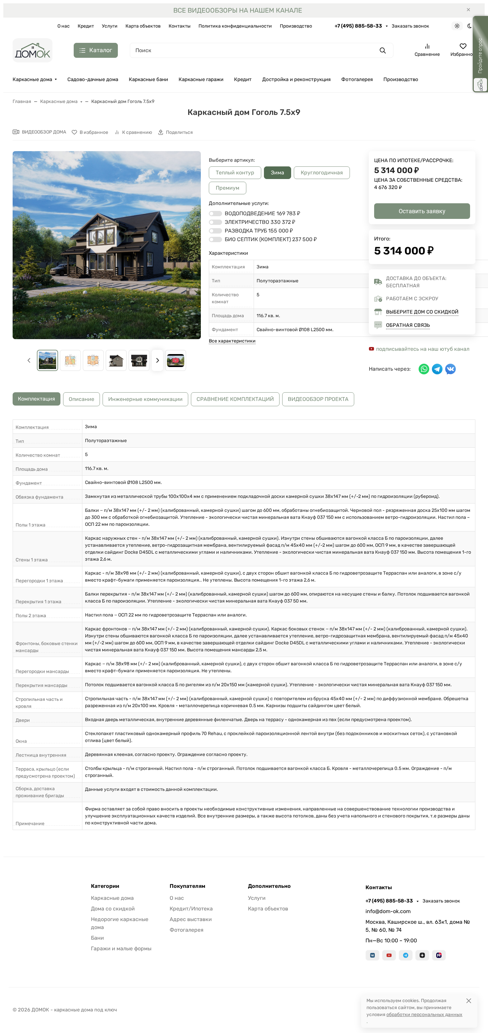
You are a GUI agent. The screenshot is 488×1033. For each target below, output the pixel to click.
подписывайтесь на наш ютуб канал (422, 349)
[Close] (468, 1000)
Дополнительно (269, 886)
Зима (277, 172)
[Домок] (32, 50)
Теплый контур (235, 172)
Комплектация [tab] (36, 399)
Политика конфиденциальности (235, 26)
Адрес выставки (191, 919)
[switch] (215, 213)
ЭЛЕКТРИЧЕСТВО (260, 222)
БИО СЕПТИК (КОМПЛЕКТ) (271, 239)
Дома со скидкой (113, 908)
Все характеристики (232, 341)
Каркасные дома (32, 79)
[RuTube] (439, 955)
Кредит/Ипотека (191, 908)
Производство (296, 26)
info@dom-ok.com (388, 911)
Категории (105, 886)
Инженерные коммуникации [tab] (145, 399)
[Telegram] (406, 955)
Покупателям (187, 886)
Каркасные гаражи (201, 79)
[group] (107, 245)
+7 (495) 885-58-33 (359, 26)
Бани (97, 938)
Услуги (110, 26)
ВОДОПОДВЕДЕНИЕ (262, 213)
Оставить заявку (422, 211)
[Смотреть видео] (175, 360)
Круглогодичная (322, 172)
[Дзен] (422, 955)
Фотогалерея (357, 79)
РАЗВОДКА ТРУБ (259, 231)
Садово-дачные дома (92, 79)
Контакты (180, 26)
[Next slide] (157, 360)
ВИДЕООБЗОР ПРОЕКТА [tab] (318, 399)
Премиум (227, 188)
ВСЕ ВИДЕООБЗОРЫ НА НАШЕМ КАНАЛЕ (237, 10)
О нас (63, 26)
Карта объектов (143, 26)
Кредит (86, 26)
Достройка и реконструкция (296, 79)
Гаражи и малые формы (121, 948)
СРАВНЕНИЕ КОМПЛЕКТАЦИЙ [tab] (235, 399)
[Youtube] (389, 955)
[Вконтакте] (372, 955)
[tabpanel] (244, 625)
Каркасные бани (148, 79)
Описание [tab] (81, 399)
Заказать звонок (410, 26)
